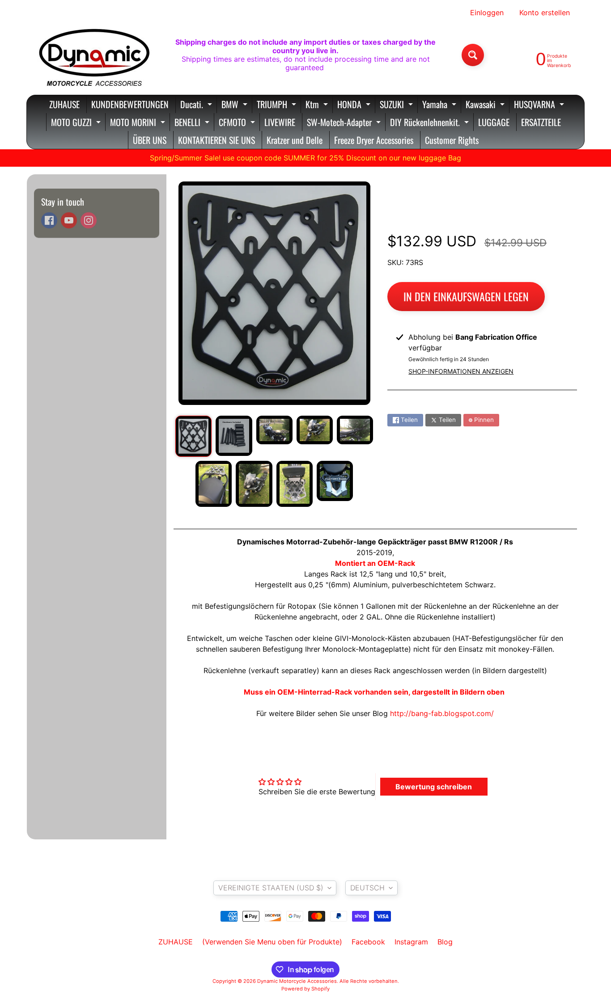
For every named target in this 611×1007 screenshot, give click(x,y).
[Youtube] (69, 220)
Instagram (411, 941)
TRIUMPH (277, 105)
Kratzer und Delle (294, 140)
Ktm (318, 105)
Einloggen (487, 12)
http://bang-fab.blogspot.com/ (442, 713)
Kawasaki (486, 105)
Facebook (368, 941)
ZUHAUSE (64, 104)
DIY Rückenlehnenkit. (430, 123)
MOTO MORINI (138, 123)
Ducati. (197, 105)
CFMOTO (238, 123)
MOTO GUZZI (77, 123)
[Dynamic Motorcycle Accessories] (93, 55)
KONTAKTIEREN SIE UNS (216, 140)
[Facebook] (49, 220)
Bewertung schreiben (433, 786)
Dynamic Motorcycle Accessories (297, 981)
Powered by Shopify (305, 989)
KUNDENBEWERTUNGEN (130, 104)
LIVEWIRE (279, 122)
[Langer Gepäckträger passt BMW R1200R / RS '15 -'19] (193, 436)
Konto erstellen (544, 12)
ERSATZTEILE (541, 122)
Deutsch (367, 887)
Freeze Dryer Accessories (373, 140)
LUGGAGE (493, 122)
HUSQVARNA (540, 105)
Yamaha (440, 105)
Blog (445, 941)
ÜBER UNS (149, 140)
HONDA (355, 105)
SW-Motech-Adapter (345, 123)
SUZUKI (397, 105)
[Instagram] (89, 220)
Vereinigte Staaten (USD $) (270, 887)
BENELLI (193, 123)
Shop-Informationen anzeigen (460, 371)
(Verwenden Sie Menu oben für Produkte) (272, 941)
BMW (235, 105)
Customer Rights (452, 140)
